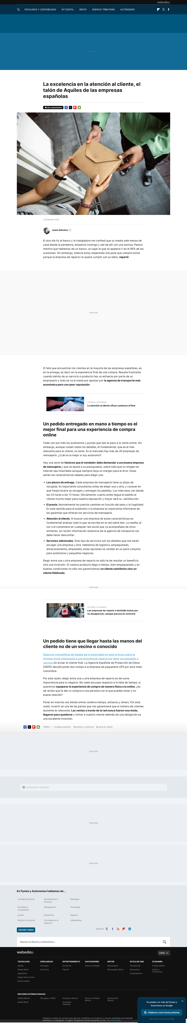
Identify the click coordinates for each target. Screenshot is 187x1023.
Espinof (66, 969)
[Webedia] (163, 2)
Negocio (74, 915)
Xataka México (24, 998)
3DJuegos (44, 966)
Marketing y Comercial (83, 727)
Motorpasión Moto (115, 969)
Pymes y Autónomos (157, 970)
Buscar (164, 941)
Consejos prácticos (62, 727)
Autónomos (127, 9)
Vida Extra (44, 969)
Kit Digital (68, 9)
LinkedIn (129, 928)
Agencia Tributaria (103, 9)
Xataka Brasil (23, 1002)
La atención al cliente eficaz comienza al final (111, 405)
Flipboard (158, 9)
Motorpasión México (112, 999)
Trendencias (135, 966)
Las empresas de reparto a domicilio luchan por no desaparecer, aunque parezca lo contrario (112, 612)
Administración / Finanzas (51, 900)
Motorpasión (112, 966)
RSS (118, 928)
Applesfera (22, 973)
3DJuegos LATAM (47, 998)
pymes (21, 915)
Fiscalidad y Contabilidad (40, 9)
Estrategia (74, 899)
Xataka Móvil (23, 969)
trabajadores (76, 920)
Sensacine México (70, 998)
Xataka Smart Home (26, 977)
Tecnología (75, 907)
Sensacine (67, 966)
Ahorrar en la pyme (26, 920)
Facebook (168, 9)
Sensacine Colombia (67, 1003)
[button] (61, 230)
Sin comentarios (54, 107)
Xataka (20, 966)
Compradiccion (136, 973)
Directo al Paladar (92, 966)
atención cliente (105, 727)
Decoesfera (135, 969)
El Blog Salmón (158, 966)
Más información (114, 1020)
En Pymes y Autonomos (97, 402)
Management (50, 907)
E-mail (79, 107)
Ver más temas (26, 930)
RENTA (83, 9)
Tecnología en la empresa (51, 921)
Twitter (163, 9)
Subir (162, 953)
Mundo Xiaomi (24, 981)
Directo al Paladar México (92, 999)
